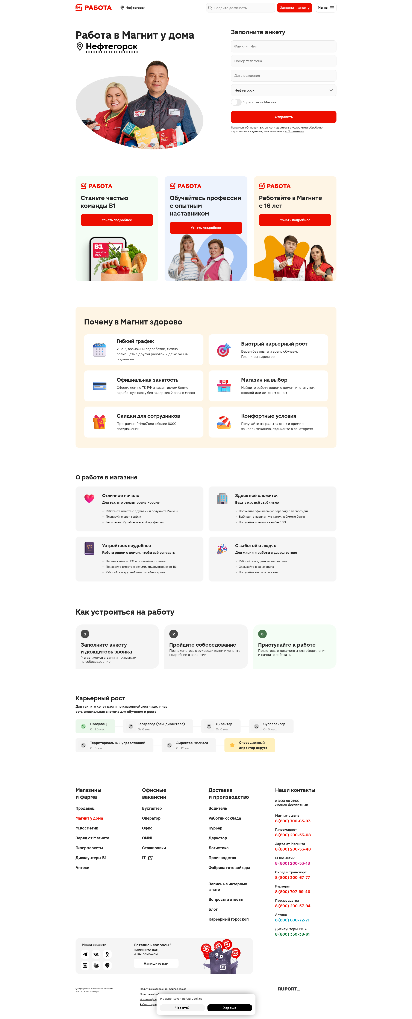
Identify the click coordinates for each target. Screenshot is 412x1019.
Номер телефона (248, 61)
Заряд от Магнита (92, 838)
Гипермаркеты (89, 848)
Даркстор (218, 838)
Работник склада (225, 818)
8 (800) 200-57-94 (293, 906)
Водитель (218, 808)
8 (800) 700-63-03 (293, 821)
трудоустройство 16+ (163, 566)
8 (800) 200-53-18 (292, 863)
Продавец (85, 808)
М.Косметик (87, 828)
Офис (147, 828)
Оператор (151, 818)
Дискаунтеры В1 (91, 857)
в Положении (294, 131)
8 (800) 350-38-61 (292, 934)
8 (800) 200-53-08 (293, 835)
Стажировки (154, 848)
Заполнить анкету (294, 8)
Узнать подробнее (117, 220)
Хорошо (229, 1008)
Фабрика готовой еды (229, 867)
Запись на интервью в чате (228, 887)
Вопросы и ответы (226, 899)
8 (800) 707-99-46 (292, 891)
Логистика (219, 848)
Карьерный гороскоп (229, 919)
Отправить (284, 117)
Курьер (215, 828)
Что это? (182, 1008)
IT (144, 857)
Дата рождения (247, 75)
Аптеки (82, 867)
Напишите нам (156, 963)
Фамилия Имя (245, 46)
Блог (213, 909)
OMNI (147, 838)
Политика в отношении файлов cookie (163, 988)
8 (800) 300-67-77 (292, 877)
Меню (323, 8)
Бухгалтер (152, 808)
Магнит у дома (89, 818)
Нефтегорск (112, 46)
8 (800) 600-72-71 (292, 920)
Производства (222, 857)
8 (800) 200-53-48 (293, 849)
